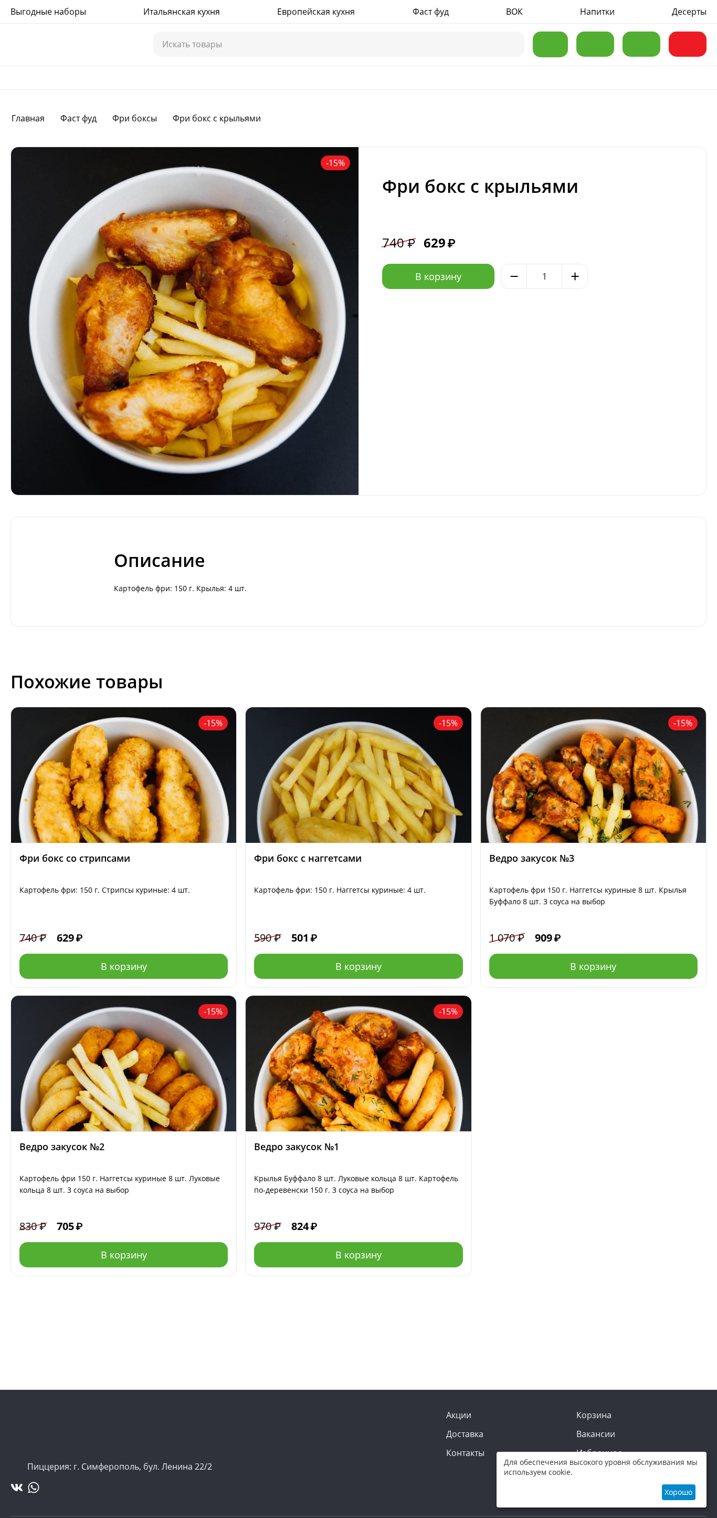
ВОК (514, 11)
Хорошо (678, 1492)
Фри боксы (134, 118)
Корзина (593, 1415)
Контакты (465, 1453)
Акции (458, 1415)
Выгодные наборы (48, 11)
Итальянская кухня (181, 11)
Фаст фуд (431, 11)
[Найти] (510, 44)
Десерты (689, 11)
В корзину (438, 276)
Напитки (597, 11)
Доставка (464, 1434)
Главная (28, 118)
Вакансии (595, 1434)
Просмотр (123, 716)
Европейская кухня (316, 11)
